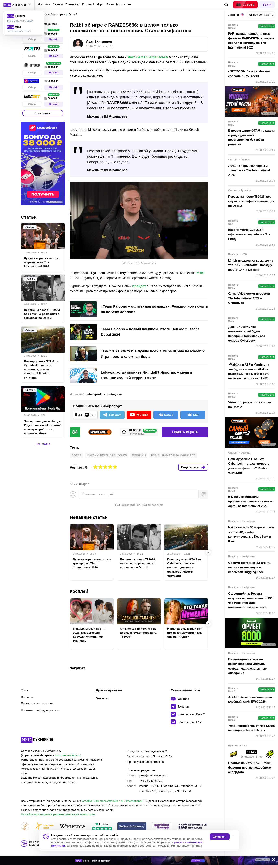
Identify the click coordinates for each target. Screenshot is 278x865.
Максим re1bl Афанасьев (147, 57)
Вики (110, 4)
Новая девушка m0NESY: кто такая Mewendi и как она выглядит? (185, 632)
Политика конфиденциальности (42, 710)
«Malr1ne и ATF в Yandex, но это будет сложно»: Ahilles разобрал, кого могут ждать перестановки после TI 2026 (248, 371)
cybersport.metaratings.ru (104, 394)
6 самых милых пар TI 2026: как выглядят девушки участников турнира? (89, 634)
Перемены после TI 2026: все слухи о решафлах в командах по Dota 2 (138, 563)
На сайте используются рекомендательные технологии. (58, 814)
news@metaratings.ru (153, 775)
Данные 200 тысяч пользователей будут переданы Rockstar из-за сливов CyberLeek (246, 333)
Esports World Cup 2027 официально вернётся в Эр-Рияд (249, 234)
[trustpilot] (102, 826)
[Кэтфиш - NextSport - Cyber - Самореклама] (139, 860)
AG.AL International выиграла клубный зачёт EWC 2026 (250, 699)
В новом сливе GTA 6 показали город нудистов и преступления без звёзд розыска (251, 137)
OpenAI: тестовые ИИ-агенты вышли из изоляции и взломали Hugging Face (249, 567)
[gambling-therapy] (161, 826)
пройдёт (139, 286)
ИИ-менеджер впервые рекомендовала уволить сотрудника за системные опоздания (247, 666)
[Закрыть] (272, 860)
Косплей (88, 4)
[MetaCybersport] (38, 740)
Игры (100, 4)
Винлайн (139, 455)
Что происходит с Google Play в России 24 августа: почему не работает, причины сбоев (42, 427)
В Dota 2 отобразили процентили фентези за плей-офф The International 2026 (250, 501)
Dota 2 (76, 455)
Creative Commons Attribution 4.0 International (112, 800)
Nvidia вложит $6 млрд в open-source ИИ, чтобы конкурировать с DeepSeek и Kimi (251, 534)
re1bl (200, 273)
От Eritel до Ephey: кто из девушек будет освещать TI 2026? (138, 632)
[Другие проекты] (17, 5)
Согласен (219, 836)
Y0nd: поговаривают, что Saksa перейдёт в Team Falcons (251, 728)
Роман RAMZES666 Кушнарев (173, 455)
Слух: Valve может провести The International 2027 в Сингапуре (249, 298)
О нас (25, 690)
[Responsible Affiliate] (192, 826)
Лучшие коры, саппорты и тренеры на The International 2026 (92, 563)
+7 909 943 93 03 (150, 780)
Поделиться (190, 467)
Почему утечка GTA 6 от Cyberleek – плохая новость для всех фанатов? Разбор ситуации (184, 567)
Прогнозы (72, 4)
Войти (267, 4)
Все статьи (43, 444)
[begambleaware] (132, 826)
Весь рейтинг (43, 113)
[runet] (25, 826)
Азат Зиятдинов (99, 41)
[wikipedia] (72, 826)
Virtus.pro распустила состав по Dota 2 (249, 405)
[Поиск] (226, 5)
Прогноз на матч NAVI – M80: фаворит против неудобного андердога (249, 767)
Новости (44, 4)
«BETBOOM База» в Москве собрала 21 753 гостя (249, 74)
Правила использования (37, 703)
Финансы (102, 698)
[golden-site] (44, 826)
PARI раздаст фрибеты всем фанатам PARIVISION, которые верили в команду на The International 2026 (251, 40)
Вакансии (27, 697)
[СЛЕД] (208, 552)
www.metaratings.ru (67, 755)
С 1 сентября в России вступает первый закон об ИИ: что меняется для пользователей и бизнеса (251, 600)
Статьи (58, 4)
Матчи (120, 4)
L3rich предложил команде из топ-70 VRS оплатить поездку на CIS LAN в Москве (250, 265)
